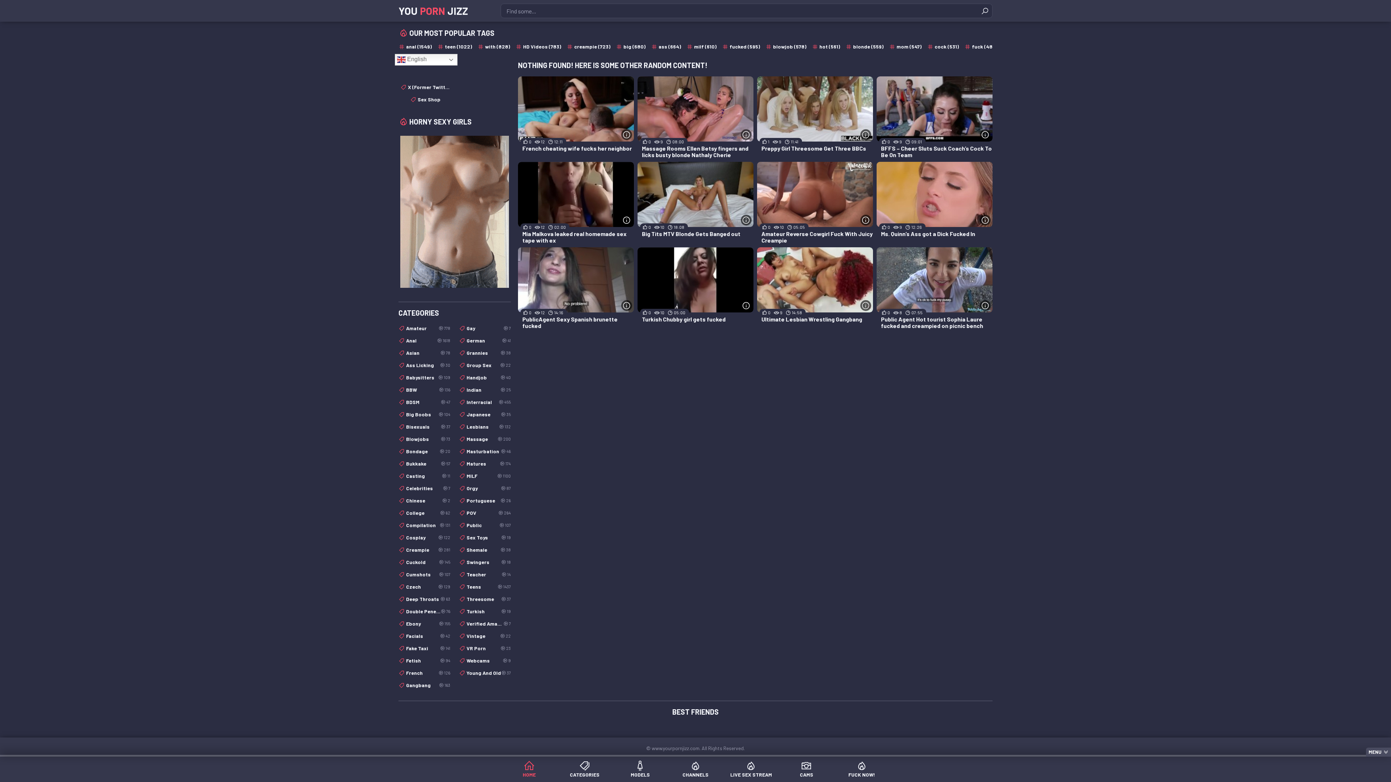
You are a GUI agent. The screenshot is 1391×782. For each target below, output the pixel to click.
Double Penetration (428, 611)
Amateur (428, 328)
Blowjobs (428, 439)
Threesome (489, 599)
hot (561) (829, 46)
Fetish (428, 660)
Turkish (489, 611)
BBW (428, 390)
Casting (428, 476)
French (428, 673)
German (489, 340)
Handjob (489, 377)
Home (529, 775)
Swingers (489, 562)
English (416, 59)
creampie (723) (592, 46)
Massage (489, 439)
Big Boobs (428, 414)
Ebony (428, 624)
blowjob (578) (789, 46)
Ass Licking (428, 365)
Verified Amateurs (489, 624)
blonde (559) (868, 46)
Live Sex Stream (751, 775)
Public (489, 525)
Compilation (428, 525)
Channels (695, 775)
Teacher (489, 574)
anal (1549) (419, 46)
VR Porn (489, 648)
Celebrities (428, 488)
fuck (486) (984, 46)
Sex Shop (429, 99)
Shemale (489, 550)
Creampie (428, 550)
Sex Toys (489, 537)
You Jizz (433, 11)
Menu (1375, 752)
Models (640, 775)
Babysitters (428, 377)
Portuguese (489, 500)
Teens (489, 587)
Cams (806, 775)
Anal (428, 340)
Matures (489, 464)
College (428, 513)
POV (489, 513)
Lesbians (489, 427)
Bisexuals (428, 427)
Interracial (489, 402)
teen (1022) (458, 46)
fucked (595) (745, 46)
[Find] (985, 10)
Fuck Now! (861, 775)
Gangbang (428, 685)
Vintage (489, 636)
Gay (489, 328)
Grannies (489, 353)
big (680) (634, 46)
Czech (428, 587)
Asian (428, 353)
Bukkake (428, 464)
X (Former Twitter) (429, 87)
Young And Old (489, 673)
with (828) (497, 46)
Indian (489, 390)
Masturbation (489, 451)
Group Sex (489, 365)
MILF (489, 476)
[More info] (626, 134)
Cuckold (428, 562)
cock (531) (947, 46)
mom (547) (909, 46)
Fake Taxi (428, 648)
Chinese (428, 500)
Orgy (489, 488)
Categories (585, 775)
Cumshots (428, 574)
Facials (428, 636)
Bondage (428, 451)
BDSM (428, 402)
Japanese (489, 414)
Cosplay (428, 537)
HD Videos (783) (542, 46)
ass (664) (670, 46)
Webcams (489, 660)
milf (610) (705, 46)
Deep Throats (428, 599)
